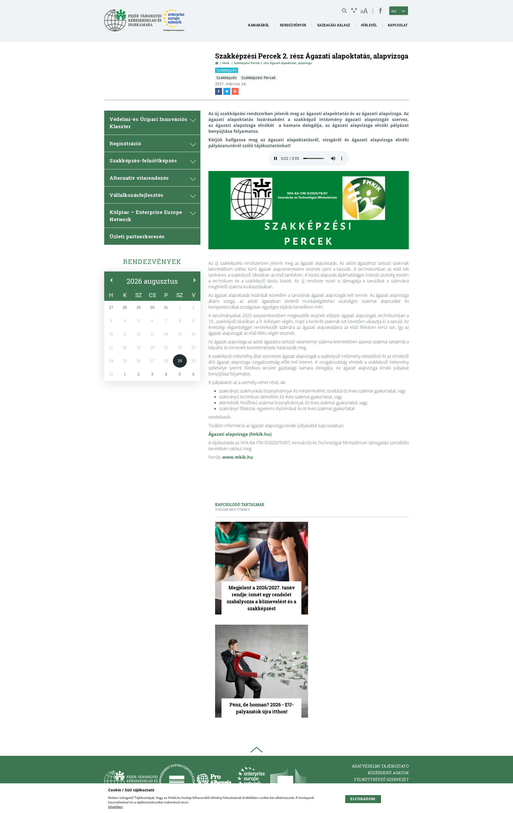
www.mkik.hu (237, 457)
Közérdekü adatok (388, 773)
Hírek (225, 63)
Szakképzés (226, 70)
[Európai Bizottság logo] (288, 781)
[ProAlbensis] (214, 781)
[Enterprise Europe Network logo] (251, 781)
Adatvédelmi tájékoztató (380, 766)
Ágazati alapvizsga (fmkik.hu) (239, 434)
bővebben (115, 806)
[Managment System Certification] (177, 781)
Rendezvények (152, 261)
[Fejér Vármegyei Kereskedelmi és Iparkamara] (144, 22)
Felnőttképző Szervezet (381, 779)
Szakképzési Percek (258, 77)
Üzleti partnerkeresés (137, 236)
